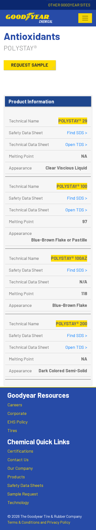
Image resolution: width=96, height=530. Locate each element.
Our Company (20, 468)
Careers (14, 404)
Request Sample (29, 65)
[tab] (48, 101)
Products (16, 476)
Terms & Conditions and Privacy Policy (38, 522)
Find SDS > (77, 132)
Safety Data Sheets (25, 485)
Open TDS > (76, 144)
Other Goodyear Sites (69, 4)
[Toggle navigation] (85, 18)
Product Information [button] (31, 101)
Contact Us (18, 459)
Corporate (17, 413)
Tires (12, 430)
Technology (18, 502)
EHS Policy (17, 421)
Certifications (20, 451)
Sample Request (22, 493)
